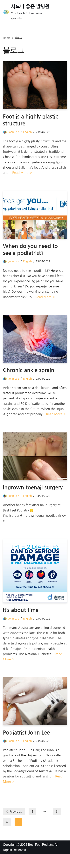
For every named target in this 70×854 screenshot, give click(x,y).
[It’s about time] (35, 571)
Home (6, 38)
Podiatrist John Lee (26, 732)
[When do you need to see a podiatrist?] (35, 215)
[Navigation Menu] (62, 12)
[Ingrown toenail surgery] (35, 456)
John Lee (13, 132)
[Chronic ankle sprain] (35, 339)
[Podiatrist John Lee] (35, 701)
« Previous (14, 811)
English (27, 132)
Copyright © (11, 844)
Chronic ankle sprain (28, 370)
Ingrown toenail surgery (33, 487)
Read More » (22, 172)
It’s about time (20, 610)
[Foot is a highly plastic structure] (35, 85)
